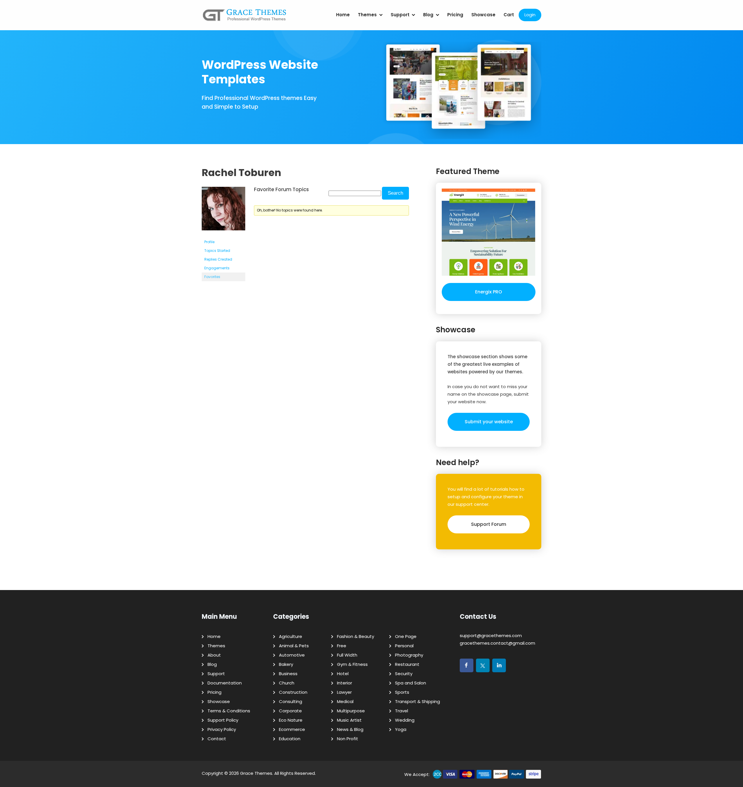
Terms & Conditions (229, 711)
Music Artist (349, 720)
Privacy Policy (222, 729)
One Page (405, 636)
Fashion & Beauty (355, 636)
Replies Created (218, 259)
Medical (345, 701)
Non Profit (347, 739)
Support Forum (488, 524)
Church (286, 683)
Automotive (292, 655)
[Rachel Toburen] (223, 234)
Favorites (212, 276)
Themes (367, 15)
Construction (293, 692)
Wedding (404, 720)
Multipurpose (351, 711)
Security (403, 674)
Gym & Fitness (352, 664)
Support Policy (223, 720)
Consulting (290, 701)
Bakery (286, 664)
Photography (409, 655)
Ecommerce (292, 729)
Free (341, 646)
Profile (209, 241)
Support (400, 15)
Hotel (343, 674)
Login (529, 15)
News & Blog (350, 729)
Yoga (400, 729)
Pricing (455, 15)
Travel (401, 711)
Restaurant (407, 664)
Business (288, 674)
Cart (509, 15)
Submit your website (489, 421)
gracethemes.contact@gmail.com (497, 643)
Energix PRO (488, 291)
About (214, 655)
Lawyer (344, 692)
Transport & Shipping (417, 701)
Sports (402, 692)
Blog (428, 15)
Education (289, 739)
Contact (217, 739)
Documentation (225, 683)
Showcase (483, 15)
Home (343, 15)
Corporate (290, 711)
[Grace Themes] (245, 17)
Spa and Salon (410, 683)
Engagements (217, 268)
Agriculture (290, 636)
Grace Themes (256, 773)
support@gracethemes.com (491, 635)
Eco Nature (290, 720)
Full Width (347, 655)
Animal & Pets (294, 646)
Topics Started (217, 250)
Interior (344, 683)
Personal (404, 646)
